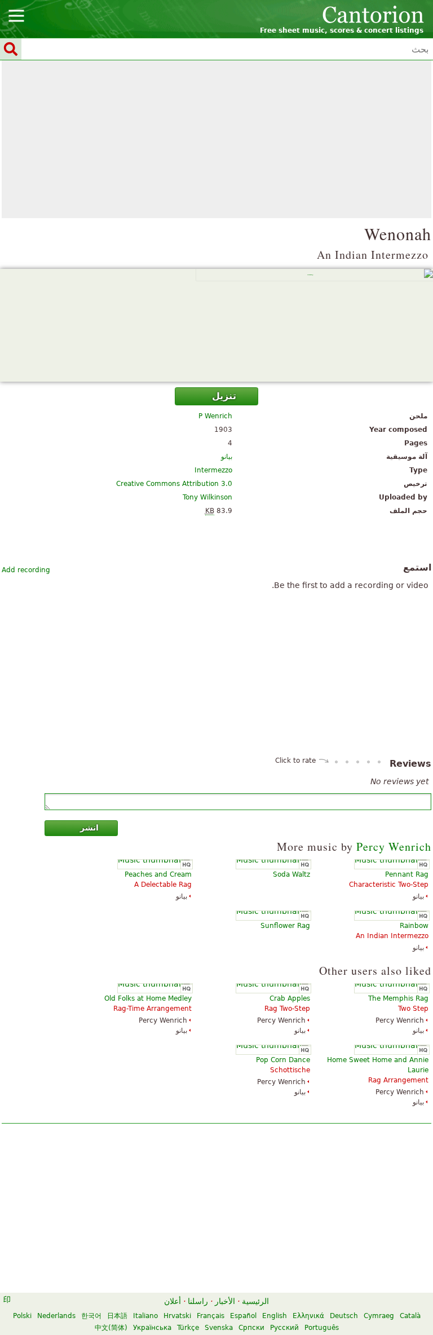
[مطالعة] (216, 325)
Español (243, 1316)
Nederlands (56, 1316)
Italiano (145, 1316)
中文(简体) (111, 1328)
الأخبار (225, 1301)
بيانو (226, 457)
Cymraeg (379, 1316)
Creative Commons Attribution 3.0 (174, 484)
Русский (284, 1328)
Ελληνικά (308, 1316)
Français (210, 1316)
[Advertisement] (216, 139)
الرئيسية (255, 1301)
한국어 (91, 1316)
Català (410, 1316)
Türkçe (188, 1328)
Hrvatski (177, 1316)
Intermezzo (213, 470)
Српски (251, 1328)
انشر (89, 827)
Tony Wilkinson (207, 497)
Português (321, 1328)
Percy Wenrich (393, 846)
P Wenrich (215, 416)
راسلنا (198, 1301)
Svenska (219, 1328)
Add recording (26, 570)
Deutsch (344, 1316)
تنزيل (224, 396)
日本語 (117, 1316)
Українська (152, 1328)
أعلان (172, 1301)
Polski (22, 1316)
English (274, 1316)
